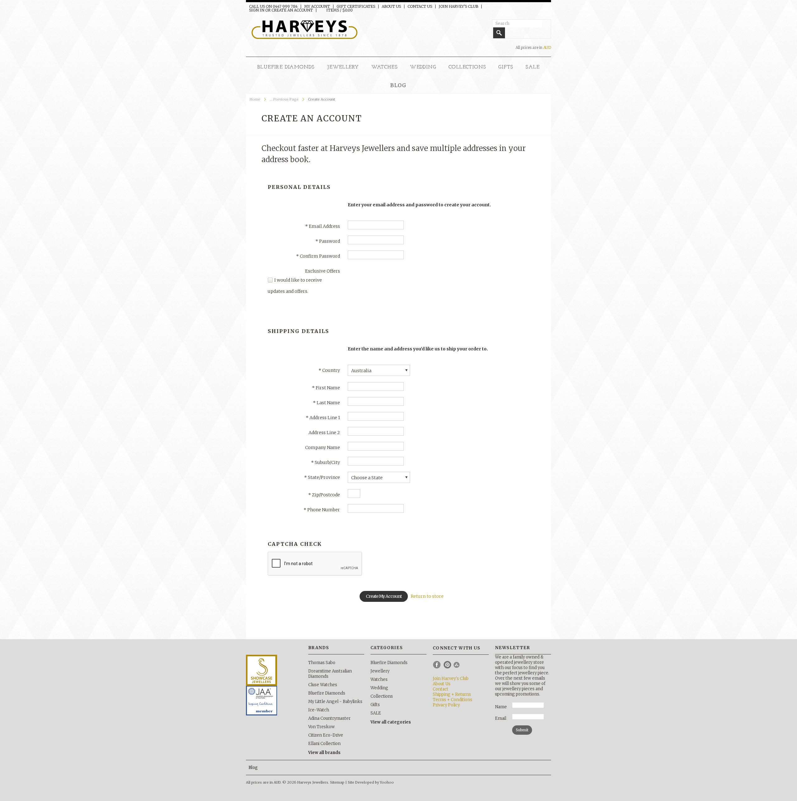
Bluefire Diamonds (286, 67)
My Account (317, 6)
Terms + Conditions (452, 699)
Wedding (423, 67)
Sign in (256, 10)
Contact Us (420, 6)
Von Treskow (321, 726)
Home (255, 99)
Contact (440, 689)
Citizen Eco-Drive (325, 735)
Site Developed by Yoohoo (371, 782)
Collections (467, 67)
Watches (384, 67)
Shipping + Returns (452, 694)
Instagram (457, 664)
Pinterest (447, 664)
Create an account (292, 10)
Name (501, 707)
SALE (533, 67)
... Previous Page (284, 99)
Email (500, 718)
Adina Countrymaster (329, 718)
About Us (391, 6)
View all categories (390, 722)
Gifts (505, 67)
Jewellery (343, 67)
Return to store (427, 596)
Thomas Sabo (321, 662)
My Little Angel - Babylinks (335, 701)
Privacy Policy (446, 705)
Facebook (437, 664)
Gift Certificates (356, 6)
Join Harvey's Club (458, 6)
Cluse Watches (322, 684)
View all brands (324, 752)
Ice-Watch (318, 710)
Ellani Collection (324, 743)
